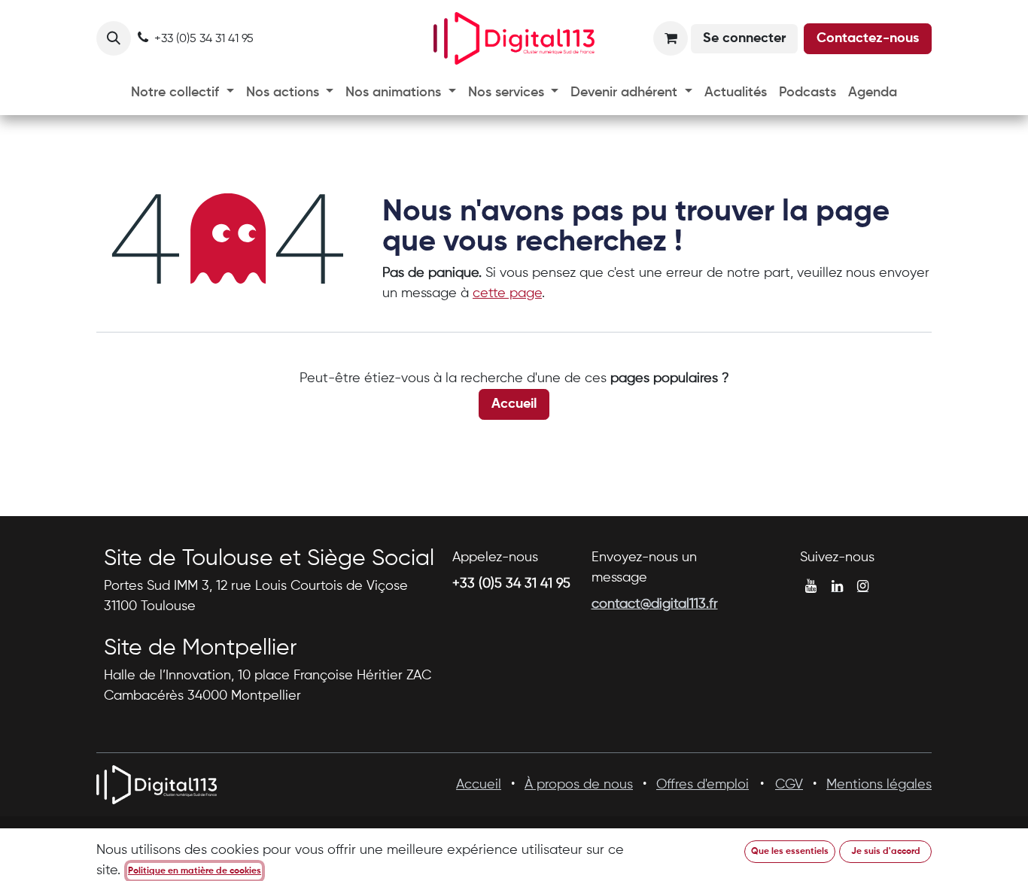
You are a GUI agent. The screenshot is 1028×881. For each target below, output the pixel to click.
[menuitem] (182, 93)
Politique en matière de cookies (194, 871)
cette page (507, 293)
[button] (113, 38)
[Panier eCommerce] (670, 38)
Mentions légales (879, 784)
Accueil (514, 404)
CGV (789, 784)
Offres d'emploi (702, 784)
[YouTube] (811, 586)
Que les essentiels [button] (790, 851)
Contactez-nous (868, 38)
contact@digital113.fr (655, 604)
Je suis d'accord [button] (885, 851)
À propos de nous (579, 784)
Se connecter (744, 38)
